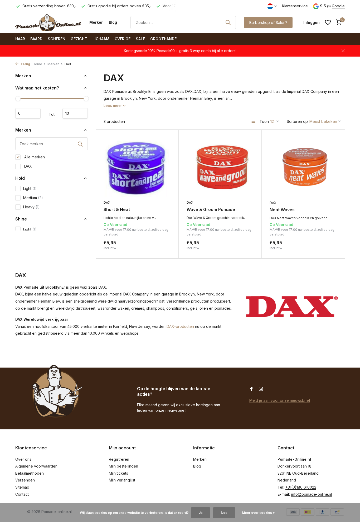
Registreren (119, 459)
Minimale (28, 113)
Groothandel (164, 39)
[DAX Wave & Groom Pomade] (220, 167)
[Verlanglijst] (328, 22)
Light (30, 188)
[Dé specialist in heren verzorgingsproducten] (48, 22)
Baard (36, 39)
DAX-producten (180, 326)
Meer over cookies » (258, 513)
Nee (224, 513)
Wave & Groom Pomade (211, 209)
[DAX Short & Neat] (137, 167)
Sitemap (22, 487)
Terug (25, 64)
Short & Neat (117, 209)
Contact (22, 494)
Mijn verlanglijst (122, 480)
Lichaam (101, 39)
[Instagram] (261, 389)
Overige (122, 39)
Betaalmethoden (29, 473)
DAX (27, 166)
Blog (113, 22)
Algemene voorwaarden (36, 466)
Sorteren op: (298, 121)
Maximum (75, 113)
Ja (200, 513)
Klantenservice (295, 6)
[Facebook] (251, 389)
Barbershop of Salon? (268, 22)
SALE (140, 39)
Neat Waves (282, 209)
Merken (96, 22)
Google (338, 6)
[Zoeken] (228, 22)
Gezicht (79, 39)
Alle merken (34, 157)
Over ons (23, 459)
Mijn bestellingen (123, 466)
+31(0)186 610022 (300, 487)
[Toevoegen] (161, 244)
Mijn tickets (118, 473)
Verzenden (25, 480)
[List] (253, 121)
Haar (20, 39)
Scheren (56, 39)
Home (37, 64)
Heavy (31, 207)
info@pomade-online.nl (311, 494)
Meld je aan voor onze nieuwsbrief (279, 400)
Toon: (265, 121)
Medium (33, 197)
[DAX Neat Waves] (303, 168)
